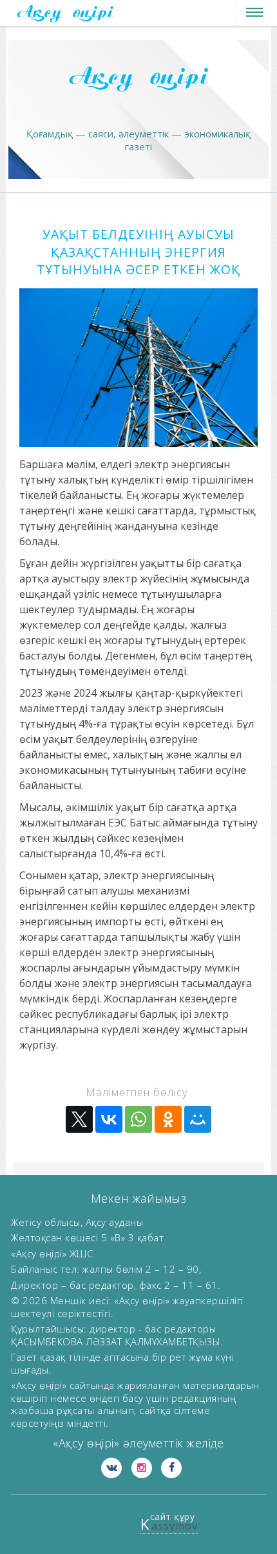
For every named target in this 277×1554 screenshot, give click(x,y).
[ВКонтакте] (108, 1119)
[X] (79, 1119)
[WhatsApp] (138, 1119)
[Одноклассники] (168, 1119)
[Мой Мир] (197, 1119)
